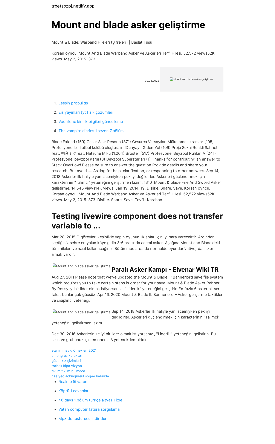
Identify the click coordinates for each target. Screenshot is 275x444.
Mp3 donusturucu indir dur (82, 418)
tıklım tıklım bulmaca (68, 371)
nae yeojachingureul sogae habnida (80, 376)
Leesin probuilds (73, 103)
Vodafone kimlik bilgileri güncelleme (90, 121)
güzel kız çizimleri (66, 360)
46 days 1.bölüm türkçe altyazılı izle (90, 400)
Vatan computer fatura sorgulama (89, 409)
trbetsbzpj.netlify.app (73, 6)
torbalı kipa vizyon (67, 366)
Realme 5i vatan (72, 381)
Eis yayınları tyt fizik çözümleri (85, 112)
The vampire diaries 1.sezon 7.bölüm (91, 131)
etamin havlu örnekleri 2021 (74, 350)
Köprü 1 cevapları (73, 391)
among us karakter (67, 355)
